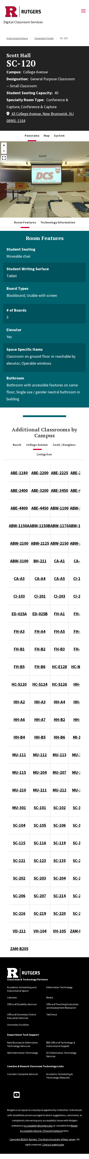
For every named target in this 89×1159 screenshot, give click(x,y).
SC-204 (59, 878)
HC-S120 (19, 684)
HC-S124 (39, 684)
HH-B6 (59, 737)
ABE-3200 (39, 490)
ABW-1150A (19, 525)
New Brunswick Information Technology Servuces (22, 1044)
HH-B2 (59, 719)
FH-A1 (59, 613)
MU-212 (59, 790)
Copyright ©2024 (19, 1139)
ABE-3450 (59, 490)
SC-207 (40, 895)
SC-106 (59, 825)
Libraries (12, 997)
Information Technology (59, 987)
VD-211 (19, 931)
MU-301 (19, 807)
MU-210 (19, 790)
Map (47, 136)
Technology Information (57, 222)
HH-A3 (40, 701)
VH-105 (59, 931)
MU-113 (59, 754)
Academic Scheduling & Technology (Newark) (59, 1075)
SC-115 (19, 842)
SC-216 (19, 913)
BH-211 (39, 561)
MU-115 (19, 772)
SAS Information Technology (22, 1052)
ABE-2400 (19, 490)
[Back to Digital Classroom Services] (23, 11)
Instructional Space (17, 38)
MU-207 (59, 772)
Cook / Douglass (64, 445)
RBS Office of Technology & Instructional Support (60, 1044)
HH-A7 (40, 719)
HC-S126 (59, 684)
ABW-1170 (59, 525)
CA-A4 (40, 578)
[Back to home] (23, 973)
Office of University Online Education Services (21, 1016)
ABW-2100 (19, 543)
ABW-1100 (59, 508)
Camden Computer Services (22, 1074)
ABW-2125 (40, 543)
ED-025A (19, 613)
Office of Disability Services (22, 1004)
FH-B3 (59, 649)
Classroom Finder (44, 38)
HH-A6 (19, 719)
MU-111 (19, 754)
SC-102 (59, 807)
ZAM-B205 (19, 948)
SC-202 (19, 878)
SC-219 (40, 913)
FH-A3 (19, 631)
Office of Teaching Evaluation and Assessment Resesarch (62, 1006)
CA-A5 (59, 578)
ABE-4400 (19, 508)
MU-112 (40, 754)
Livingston (44, 454)
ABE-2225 (59, 472)
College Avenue (37, 445)
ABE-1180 (19, 472)
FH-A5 (59, 631)
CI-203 (59, 596)
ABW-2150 (59, 543)
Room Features (25, 222)
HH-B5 (40, 737)
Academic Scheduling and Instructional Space (22, 989)
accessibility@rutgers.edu (38, 1125)
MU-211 (40, 790)
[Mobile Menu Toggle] (83, 11)
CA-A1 (59, 561)
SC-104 (19, 825)
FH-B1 (19, 649)
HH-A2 (19, 701)
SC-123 (40, 860)
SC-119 (59, 842)
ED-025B (40, 613)
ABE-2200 (39, 472)
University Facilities (18, 1024)
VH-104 (39, 931)
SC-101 (40, 807)
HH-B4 (19, 737)
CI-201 (40, 596)
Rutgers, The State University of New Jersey (52, 1139)
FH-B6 (40, 666)
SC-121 (19, 860)
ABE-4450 (39, 508)
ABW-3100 (19, 561)
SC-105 (40, 825)
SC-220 (59, 913)
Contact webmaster (53, 1144)
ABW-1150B (40, 525)
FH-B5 (19, 666)
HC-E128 (59, 666)
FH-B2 (40, 649)
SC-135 (59, 860)
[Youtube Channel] (17, 1095)
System (59, 136)
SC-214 (59, 895)
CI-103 (19, 596)
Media (49, 997)
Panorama (32, 136)
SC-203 (40, 878)
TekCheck (51, 1014)
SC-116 (40, 842)
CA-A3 (19, 578)
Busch (17, 445)
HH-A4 (59, 701)
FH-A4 (40, 631)
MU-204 (40, 772)
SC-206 (19, 895)
